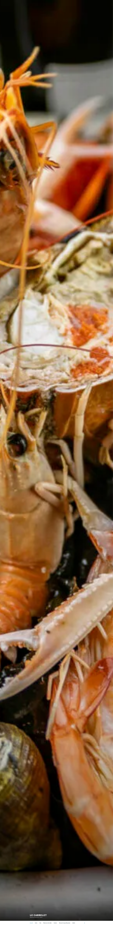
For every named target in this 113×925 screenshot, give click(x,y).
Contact (55, 922)
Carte (36, 922)
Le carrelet (38, 915)
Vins (40, 922)
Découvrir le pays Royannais (64, 922)
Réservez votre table (47, 922)
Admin (73, 922)
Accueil (31, 922)
